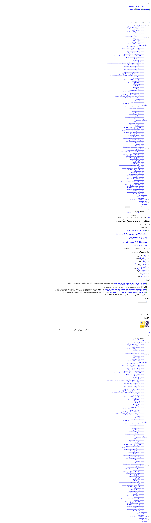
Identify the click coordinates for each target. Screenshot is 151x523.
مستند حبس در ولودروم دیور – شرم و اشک (133, 48)
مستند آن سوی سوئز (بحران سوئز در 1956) (133, 130)
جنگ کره (145, 259)
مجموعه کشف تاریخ (139, 171)
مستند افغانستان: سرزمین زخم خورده (134, 132)
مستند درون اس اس (138, 87)
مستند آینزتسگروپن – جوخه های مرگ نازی (133, 73)
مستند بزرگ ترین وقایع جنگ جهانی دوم (134, 79)
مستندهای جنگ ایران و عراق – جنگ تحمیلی (133, 127)
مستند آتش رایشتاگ (139, 58)
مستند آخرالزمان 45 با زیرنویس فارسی (134, 69)
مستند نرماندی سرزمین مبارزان (135, 27)
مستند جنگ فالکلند (139, 180)
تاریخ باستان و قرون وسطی (140, 25)
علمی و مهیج (140, 198)
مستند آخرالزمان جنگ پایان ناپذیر (135, 43)
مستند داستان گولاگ (139, 166)
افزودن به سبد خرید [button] (135, 237)
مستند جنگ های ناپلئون (138, 30)
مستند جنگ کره (140, 115)
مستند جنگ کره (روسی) (138, 111)
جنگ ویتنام (144, 261)
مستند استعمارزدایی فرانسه (137, 108)
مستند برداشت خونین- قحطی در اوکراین (133, 154)
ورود (143, 6)
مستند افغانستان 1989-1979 (137, 133)
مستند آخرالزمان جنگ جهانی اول (135, 40)
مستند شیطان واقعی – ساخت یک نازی (134, 72)
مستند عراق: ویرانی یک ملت (136, 124)
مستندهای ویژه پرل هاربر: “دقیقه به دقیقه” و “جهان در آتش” (128, 55)
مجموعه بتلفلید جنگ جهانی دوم (136, 82)
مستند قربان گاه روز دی (137, 102)
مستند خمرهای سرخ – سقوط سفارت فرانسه (132, 151)
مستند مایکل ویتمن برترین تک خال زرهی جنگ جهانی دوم (129, 96)
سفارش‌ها (144, 202)
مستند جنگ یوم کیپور (138, 142)
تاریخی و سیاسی (143, 148)
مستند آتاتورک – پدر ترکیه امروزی (135, 186)
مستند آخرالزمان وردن (138, 42)
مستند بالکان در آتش (138, 162)
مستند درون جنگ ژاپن (138, 60)
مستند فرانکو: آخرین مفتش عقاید (135, 150)
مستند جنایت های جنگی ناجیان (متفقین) (133, 94)
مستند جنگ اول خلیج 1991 (137, 136)
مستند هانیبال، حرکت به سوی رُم (135, 31)
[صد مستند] (140, 9)
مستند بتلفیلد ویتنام (139, 118)
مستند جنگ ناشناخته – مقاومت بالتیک (134, 117)
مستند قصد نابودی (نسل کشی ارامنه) (134, 184)
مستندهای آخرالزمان (141, 268)
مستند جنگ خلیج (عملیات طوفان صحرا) (133, 138)
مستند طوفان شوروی (138, 78)
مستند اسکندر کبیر (139, 34)
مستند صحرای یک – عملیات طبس (135, 175)
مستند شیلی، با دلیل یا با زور (136, 159)
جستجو (126, 248)
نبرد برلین (144, 273)
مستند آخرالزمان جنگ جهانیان (136, 114)
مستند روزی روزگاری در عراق (136, 135)
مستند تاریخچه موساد (138, 153)
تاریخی (145, 255)
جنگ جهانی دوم (143, 45)
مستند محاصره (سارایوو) (137, 160)
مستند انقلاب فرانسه (138, 33)
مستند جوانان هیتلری (138, 88)
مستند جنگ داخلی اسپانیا (137, 172)
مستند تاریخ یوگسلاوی (138, 177)
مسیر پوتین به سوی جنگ (137, 163)
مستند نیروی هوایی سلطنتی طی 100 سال (133, 103)
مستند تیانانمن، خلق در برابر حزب (135, 189)
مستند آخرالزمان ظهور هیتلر (136, 90)
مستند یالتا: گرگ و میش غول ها (136, 64)
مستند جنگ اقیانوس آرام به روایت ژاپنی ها (133, 97)
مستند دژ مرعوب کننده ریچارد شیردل (134, 36)
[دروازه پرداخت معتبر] (142, 327)
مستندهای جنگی (143, 270)
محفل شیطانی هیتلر (139, 61)
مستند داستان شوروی (138, 193)
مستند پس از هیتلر (139, 112)
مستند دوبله (144, 267)
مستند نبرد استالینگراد (138, 84)
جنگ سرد (144, 105)
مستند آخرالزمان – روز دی (137, 49)
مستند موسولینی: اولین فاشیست (135, 46)
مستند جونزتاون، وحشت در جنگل (135, 178)
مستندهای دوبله (143, 195)
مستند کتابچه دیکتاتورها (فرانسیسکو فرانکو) (132, 181)
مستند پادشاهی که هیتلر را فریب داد (135, 85)
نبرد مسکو (144, 274)
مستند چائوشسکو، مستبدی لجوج (135, 187)
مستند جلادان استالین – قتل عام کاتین (134, 169)
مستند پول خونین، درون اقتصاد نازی (134, 52)
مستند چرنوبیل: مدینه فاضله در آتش (135, 156)
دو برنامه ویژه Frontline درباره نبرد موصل (133, 147)
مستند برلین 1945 (139, 70)
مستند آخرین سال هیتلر (138, 100)
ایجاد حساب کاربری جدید (133, 6)
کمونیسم (145, 265)
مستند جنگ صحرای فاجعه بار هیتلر (135, 57)
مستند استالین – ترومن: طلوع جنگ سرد (133, 106)
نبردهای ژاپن (144, 276)
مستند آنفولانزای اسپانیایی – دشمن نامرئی (133, 168)
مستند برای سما (140, 144)
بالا (149, 332)
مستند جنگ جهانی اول (138, 39)
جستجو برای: (147, 248)
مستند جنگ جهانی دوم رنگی (137, 76)
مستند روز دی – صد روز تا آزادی (135, 51)
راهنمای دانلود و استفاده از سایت (138, 199)
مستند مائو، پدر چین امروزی (136, 174)
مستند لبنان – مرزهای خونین (136, 123)
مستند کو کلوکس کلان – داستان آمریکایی (133, 157)
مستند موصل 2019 (139, 145)
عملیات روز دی (143, 264)
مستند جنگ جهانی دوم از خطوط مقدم (134, 54)
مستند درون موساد (139, 183)
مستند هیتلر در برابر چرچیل (137, 93)
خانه (149, 217)
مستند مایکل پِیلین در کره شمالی (135, 192)
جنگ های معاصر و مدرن (141, 262)
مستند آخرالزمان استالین (137, 81)
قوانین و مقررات (143, 201)
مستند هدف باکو (140, 99)
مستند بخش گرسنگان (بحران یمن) (135, 129)
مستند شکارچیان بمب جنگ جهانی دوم (134, 66)
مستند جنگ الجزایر (139, 126)
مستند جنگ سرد (140, 109)
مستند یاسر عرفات (139, 121)
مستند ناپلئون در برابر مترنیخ (136, 28)
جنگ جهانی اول (143, 37)
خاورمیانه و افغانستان (141, 120)
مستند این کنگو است (138, 190)
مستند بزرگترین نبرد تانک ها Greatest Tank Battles (131, 165)
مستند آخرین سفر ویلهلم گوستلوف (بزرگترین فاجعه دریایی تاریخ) (127, 75)
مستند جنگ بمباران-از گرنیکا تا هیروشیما (133, 91)
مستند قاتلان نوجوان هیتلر (137, 67)
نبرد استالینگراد (143, 271)
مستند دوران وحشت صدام (137, 139)
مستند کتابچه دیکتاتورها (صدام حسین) (134, 141)
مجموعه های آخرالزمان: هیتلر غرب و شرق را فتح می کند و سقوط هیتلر (125, 63)
